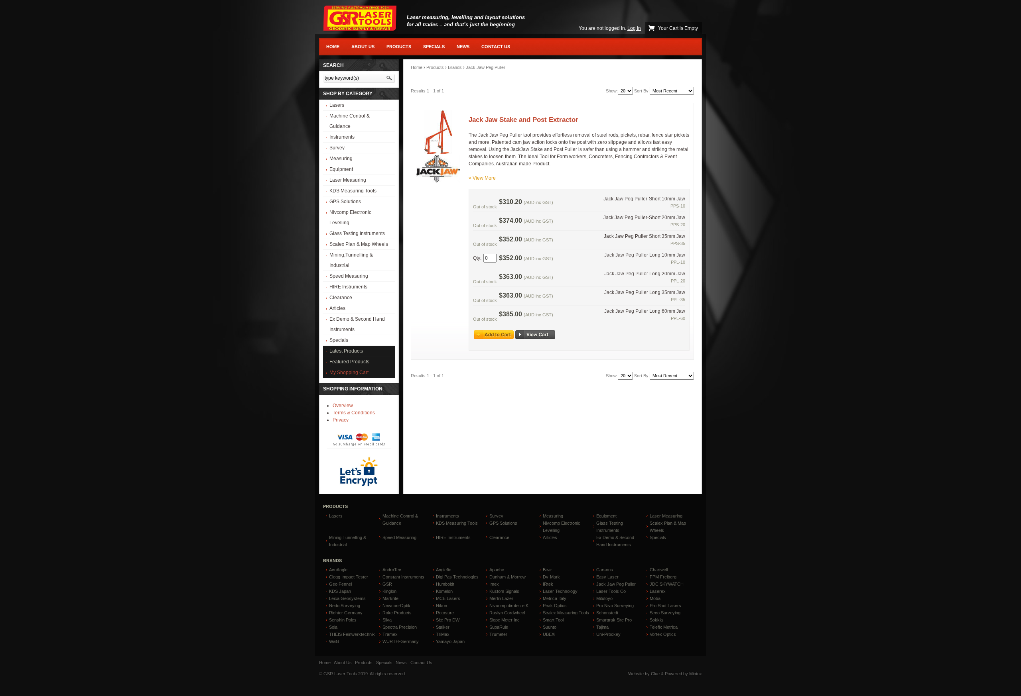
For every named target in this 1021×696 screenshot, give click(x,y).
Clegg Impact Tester (348, 576)
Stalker (442, 627)
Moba (655, 598)
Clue (655, 673)
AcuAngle (338, 569)
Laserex (658, 591)
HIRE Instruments (348, 287)
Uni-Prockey (608, 634)
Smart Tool (553, 620)
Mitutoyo (604, 598)
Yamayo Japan (450, 641)
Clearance (340, 297)
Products (398, 46)
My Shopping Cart (349, 372)
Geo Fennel (340, 584)
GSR (387, 584)
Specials (434, 46)
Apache (496, 569)
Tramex (390, 634)
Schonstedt (607, 612)
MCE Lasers (448, 598)
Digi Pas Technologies (457, 576)
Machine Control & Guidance (349, 121)
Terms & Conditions (354, 413)
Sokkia (656, 620)
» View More (482, 178)
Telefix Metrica (664, 627)
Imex (494, 584)
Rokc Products (397, 612)
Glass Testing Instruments (357, 233)
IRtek (548, 584)
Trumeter (498, 634)
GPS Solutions (345, 201)
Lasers (336, 105)
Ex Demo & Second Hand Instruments (357, 324)
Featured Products (349, 362)
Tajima (602, 627)
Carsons (604, 569)
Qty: (477, 258)
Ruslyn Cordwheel (507, 612)
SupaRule (498, 627)
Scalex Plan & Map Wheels (358, 244)
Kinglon (389, 591)
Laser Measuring (347, 180)
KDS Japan (340, 591)
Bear (547, 569)
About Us (362, 46)
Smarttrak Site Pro (614, 620)
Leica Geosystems (347, 598)
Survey (337, 148)
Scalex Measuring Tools (566, 612)
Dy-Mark (551, 576)
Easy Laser (607, 576)
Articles (337, 308)
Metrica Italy (554, 598)
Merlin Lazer (501, 598)
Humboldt (445, 584)
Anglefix (443, 569)
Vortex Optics (663, 634)
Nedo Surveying (344, 605)
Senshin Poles (343, 620)
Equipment (341, 169)
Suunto (549, 627)
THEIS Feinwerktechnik (352, 634)
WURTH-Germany (400, 641)
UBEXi (549, 634)
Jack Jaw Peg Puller (485, 67)
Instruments (342, 137)
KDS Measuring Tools (352, 191)
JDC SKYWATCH (667, 584)
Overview (343, 405)
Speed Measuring (348, 276)
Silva (387, 620)
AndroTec (391, 569)
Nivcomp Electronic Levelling (350, 217)
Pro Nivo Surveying (615, 605)
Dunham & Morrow (507, 576)
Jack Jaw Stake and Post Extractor (523, 120)
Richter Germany (346, 612)
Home (332, 46)
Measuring (341, 158)
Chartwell (659, 569)
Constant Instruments (403, 576)
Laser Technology (560, 591)
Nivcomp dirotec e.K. (509, 605)
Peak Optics (555, 605)
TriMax (442, 634)
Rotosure (445, 612)
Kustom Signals (504, 591)
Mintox (695, 673)
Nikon (441, 605)
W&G (334, 641)
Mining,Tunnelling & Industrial (351, 260)
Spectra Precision (399, 627)
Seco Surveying (665, 612)
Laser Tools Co (611, 591)
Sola (333, 627)
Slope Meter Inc (504, 620)
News (463, 46)
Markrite (390, 598)
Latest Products (346, 351)
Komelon (444, 591)
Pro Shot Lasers (665, 605)
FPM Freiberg (663, 576)
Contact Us (495, 46)
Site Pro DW (447, 620)
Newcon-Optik (396, 605)
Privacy (341, 420)
